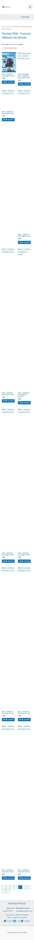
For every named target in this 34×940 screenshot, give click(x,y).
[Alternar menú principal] (30, 7)
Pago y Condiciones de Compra (17, 917)
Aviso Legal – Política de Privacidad (17, 915)
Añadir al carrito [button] (8, 82)
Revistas (8, 26)
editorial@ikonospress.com (24, 911)
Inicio (3, 26)
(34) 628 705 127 (8, 911)
